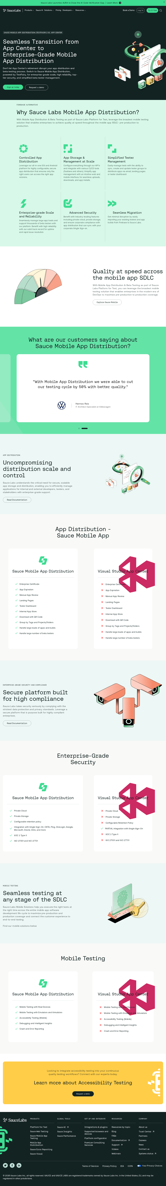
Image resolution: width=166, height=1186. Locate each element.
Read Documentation (17, 500)
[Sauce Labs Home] (12, 10)
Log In (140, 10)
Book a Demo (129, 10)
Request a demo (36, 87)
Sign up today (13, 87)
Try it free (152, 10)
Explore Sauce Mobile (107, 302)
